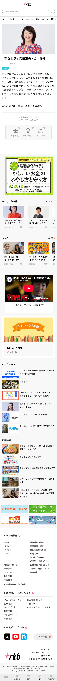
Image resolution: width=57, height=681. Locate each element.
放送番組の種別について (40, 542)
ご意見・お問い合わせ (40, 561)
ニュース (29, 19)
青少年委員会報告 (38, 557)
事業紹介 (8, 568)
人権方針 (31, 603)
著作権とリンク (46, 655)
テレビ (3, 19)
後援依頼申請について (40, 564)
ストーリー (9, 572)
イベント (20, 19)
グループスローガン (12, 599)
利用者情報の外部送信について (40, 659)
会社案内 (8, 579)
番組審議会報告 (37, 546)
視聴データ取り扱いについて (41, 652)
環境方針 (34, 553)
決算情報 (8, 618)
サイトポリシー (46, 649)
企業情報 (8, 603)
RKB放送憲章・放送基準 (15, 584)
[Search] (50, 11)
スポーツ (45, 19)
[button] (5, 677)
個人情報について (35, 599)
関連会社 (34, 572)
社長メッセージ (11, 564)
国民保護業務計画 (38, 549)
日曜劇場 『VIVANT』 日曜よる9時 (29, 304)
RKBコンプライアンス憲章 (38, 607)
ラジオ (11, 19)
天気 (37, 19)
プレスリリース (11, 614)
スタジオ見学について (40, 568)
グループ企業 (10, 607)
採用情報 (8, 576)
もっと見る (49, 201)
